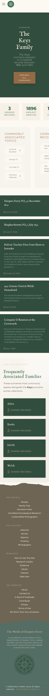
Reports (24, 537)
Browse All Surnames (24, 77)
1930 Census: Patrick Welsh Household (19, 288)
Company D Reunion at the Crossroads (19, 321)
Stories (24, 533)
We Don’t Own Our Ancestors (24, 612)
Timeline (24, 541)
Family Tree (24, 505)
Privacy (24, 604)
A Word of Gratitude (24, 597)
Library (24, 569)
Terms (36, 689)
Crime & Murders (15, 150)
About (24, 589)
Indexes (24, 573)
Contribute (24, 601)
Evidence (24, 565)
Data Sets (24, 576)
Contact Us (24, 593)
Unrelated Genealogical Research (24, 513)
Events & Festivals (15, 176)
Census (13, 159)
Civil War (14, 167)
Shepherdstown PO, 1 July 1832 (21, 225)
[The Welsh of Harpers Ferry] (10, 4)
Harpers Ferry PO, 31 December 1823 (22, 203)
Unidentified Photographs (24, 517)
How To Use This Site (24, 558)
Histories (24, 530)
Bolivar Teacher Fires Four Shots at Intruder (24, 246)
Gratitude (20, 689)
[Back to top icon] (43, 690)
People (24, 502)
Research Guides (24, 561)
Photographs (24, 545)
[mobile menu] (3, 4)
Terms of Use (24, 608)
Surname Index (24, 509)
